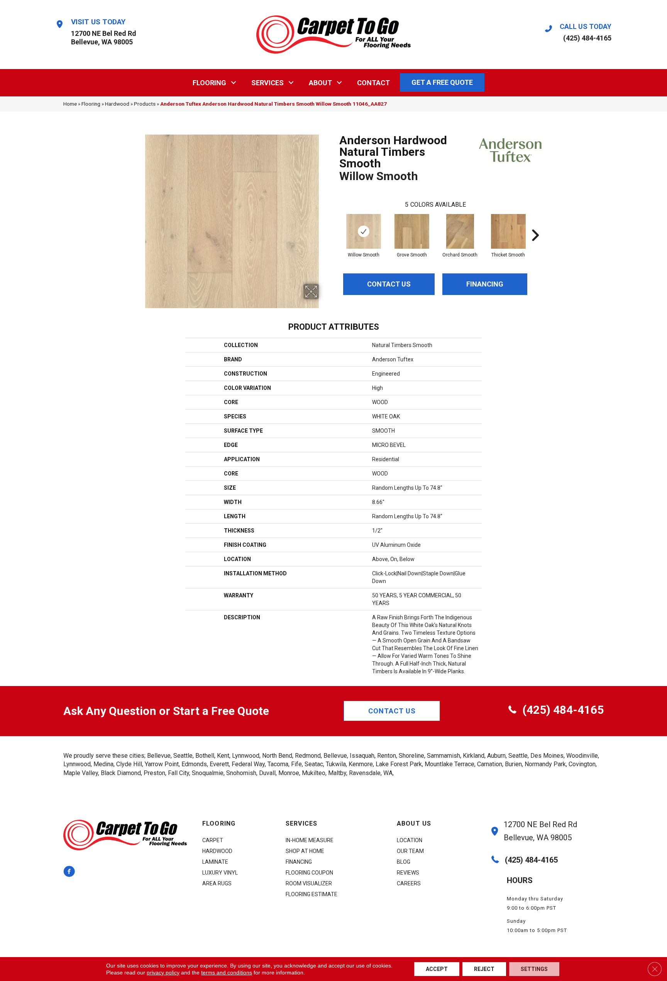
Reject (484, 969)
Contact (373, 83)
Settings (534, 969)
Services (267, 83)
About (320, 83)
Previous (335, 224)
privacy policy (163, 972)
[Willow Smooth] (363, 231)
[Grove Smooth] (412, 231)
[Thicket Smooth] (508, 231)
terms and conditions (226, 972)
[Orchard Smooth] (460, 231)
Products (145, 104)
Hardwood (117, 104)
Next (535, 224)
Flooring (209, 83)
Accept (437, 969)
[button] (233, 82)
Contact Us (389, 284)
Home (70, 104)
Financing (484, 284)
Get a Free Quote (442, 82)
